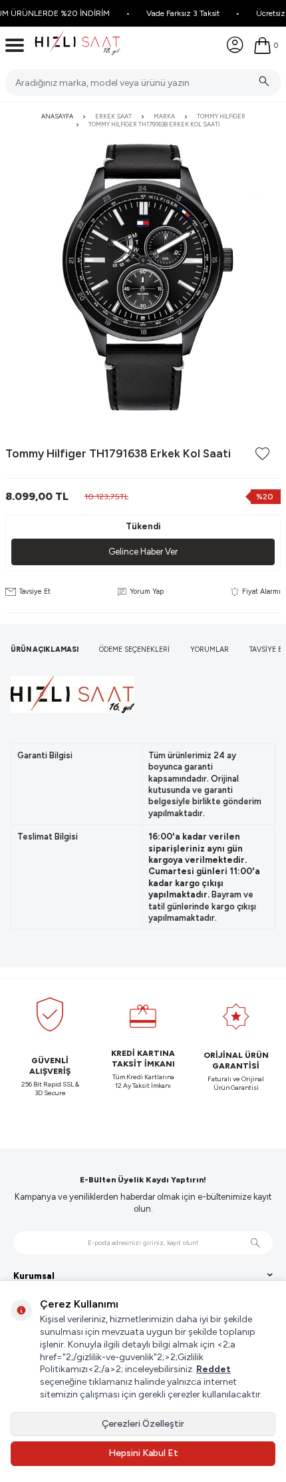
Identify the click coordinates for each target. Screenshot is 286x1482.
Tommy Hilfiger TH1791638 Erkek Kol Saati (153, 124)
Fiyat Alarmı (261, 591)
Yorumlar (209, 649)
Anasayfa (57, 116)
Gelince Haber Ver (143, 552)
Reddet (213, 1369)
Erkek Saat (113, 116)
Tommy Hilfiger (221, 116)
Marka (164, 116)
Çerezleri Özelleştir (143, 1423)
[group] (143, 277)
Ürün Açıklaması (44, 649)
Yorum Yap (147, 591)
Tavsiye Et (35, 591)
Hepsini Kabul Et (143, 1453)
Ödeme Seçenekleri (134, 649)
